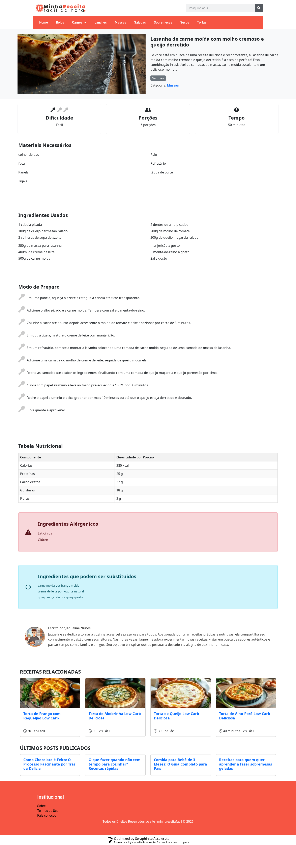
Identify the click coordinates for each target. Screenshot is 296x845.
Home (43, 22)
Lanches (100, 22)
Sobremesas (163, 22)
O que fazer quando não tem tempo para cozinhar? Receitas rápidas (115, 764)
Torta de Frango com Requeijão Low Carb (42, 715)
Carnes (77, 22)
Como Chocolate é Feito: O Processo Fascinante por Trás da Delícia (49, 764)
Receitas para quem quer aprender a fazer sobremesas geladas (245, 764)
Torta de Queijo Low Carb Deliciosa (176, 715)
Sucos (184, 22)
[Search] (259, 8)
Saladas (140, 22)
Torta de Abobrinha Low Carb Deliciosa (115, 715)
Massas (120, 22)
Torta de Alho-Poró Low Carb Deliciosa (244, 715)
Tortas (201, 22)
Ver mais (158, 78)
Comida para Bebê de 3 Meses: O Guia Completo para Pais (180, 764)
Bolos (60, 22)
